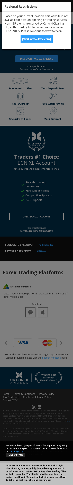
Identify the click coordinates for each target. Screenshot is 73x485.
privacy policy (16, 451)
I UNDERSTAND (15, 454)
